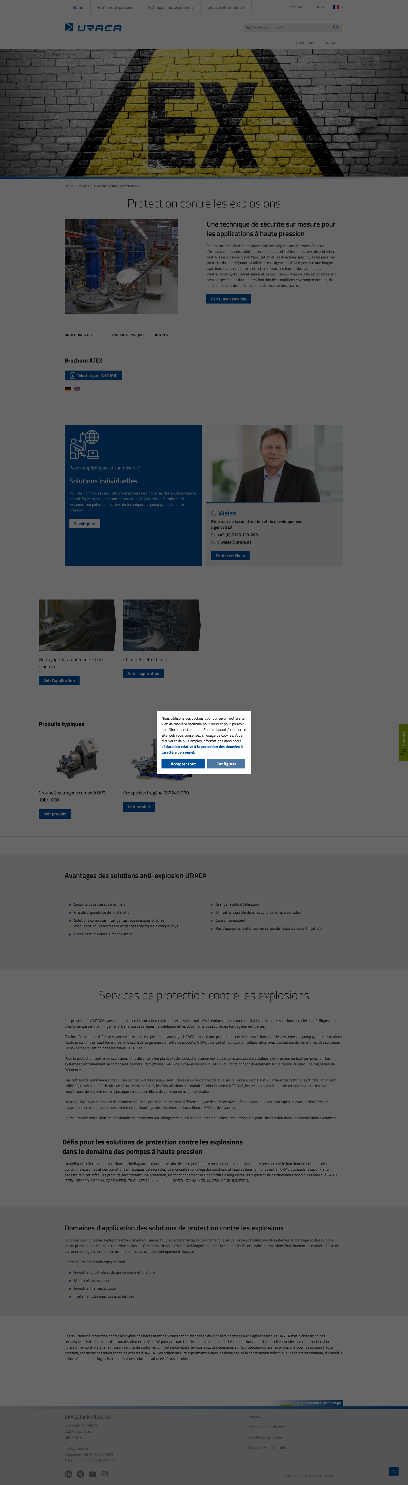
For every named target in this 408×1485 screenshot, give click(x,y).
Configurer (226, 764)
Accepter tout (183, 764)
